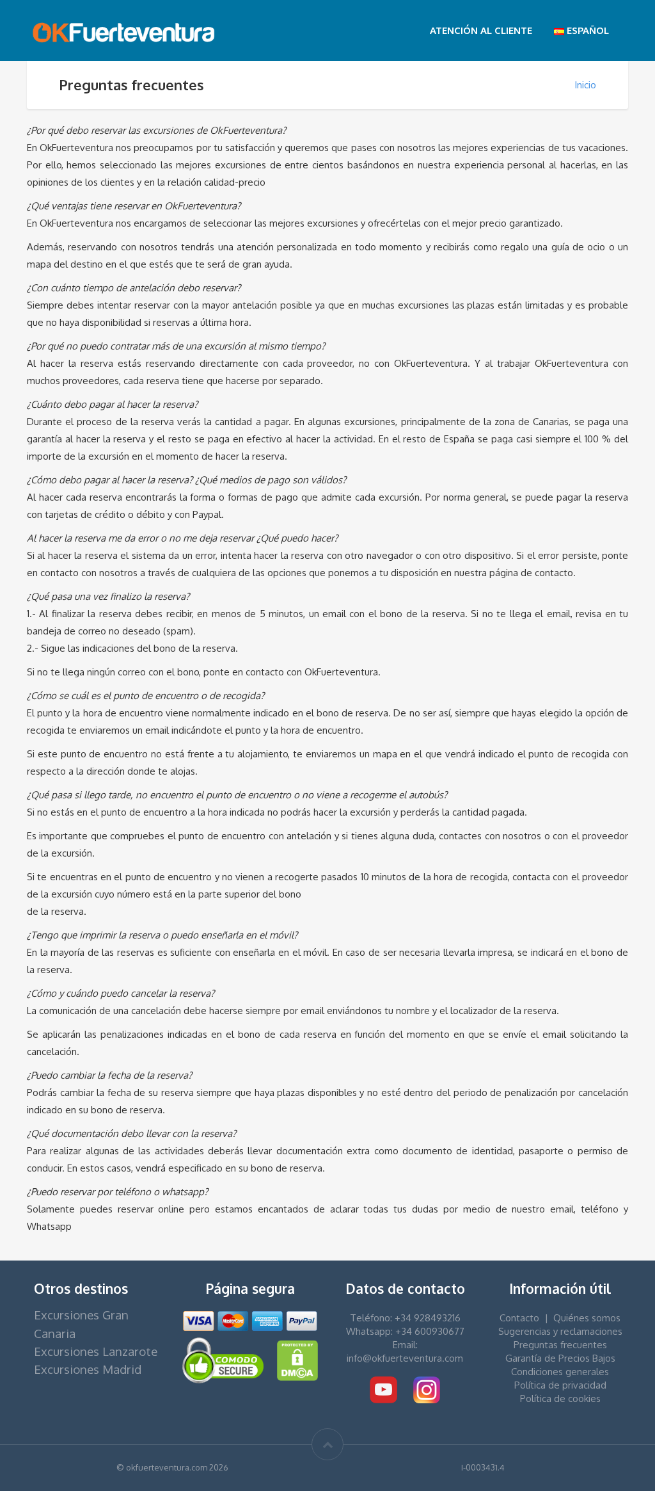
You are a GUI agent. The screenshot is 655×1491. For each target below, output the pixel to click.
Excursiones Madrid (87, 1369)
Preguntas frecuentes (560, 1345)
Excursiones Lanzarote (95, 1351)
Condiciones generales (560, 1372)
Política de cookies (560, 1398)
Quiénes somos (586, 1318)
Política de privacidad (560, 1385)
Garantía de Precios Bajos (560, 1358)
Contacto (519, 1318)
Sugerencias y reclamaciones (560, 1331)
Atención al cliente (481, 30)
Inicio (585, 85)
